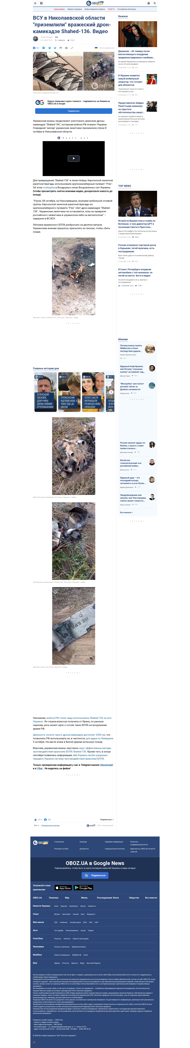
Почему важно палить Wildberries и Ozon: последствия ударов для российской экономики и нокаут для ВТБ (131, 348)
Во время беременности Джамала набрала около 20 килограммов (136, 63)
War (56, 37)
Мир (67, 898)
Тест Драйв (58, 930)
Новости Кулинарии (81, 939)
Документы (84, 849)
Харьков (63, 906)
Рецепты (57, 939)
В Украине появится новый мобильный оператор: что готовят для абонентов (130, 80)
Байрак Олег (124, 393)
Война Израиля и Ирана (95, 9)
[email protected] (63, 1029)
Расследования (104, 898)
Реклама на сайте (61, 849)
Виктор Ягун (124, 470)
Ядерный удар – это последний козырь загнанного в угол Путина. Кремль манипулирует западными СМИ (133, 481)
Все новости (151, 898)
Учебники (63, 922)
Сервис (91, 930)
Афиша (57, 963)
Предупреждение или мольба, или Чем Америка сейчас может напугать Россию (133, 498)
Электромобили (72, 930)
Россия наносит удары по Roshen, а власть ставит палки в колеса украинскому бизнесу (132, 446)
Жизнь (84, 898)
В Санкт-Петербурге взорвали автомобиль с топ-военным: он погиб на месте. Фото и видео (135, 272)
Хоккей (76, 914)
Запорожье (73, 906)
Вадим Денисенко (126, 487)
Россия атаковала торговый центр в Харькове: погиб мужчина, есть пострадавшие (137, 248)
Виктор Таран (125, 376)
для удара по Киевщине (99, 738)
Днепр (83, 906)
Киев (56, 906)
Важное (123, 16)
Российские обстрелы (126, 9)
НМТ (96, 922)
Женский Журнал (94, 963)
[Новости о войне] (91, 826)
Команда (83, 842)
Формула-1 (91, 914)
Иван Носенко (125, 505)
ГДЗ (55, 922)
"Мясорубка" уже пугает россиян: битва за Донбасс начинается (132, 386)
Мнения (123, 339)
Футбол (57, 914)
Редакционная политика (50, 825)
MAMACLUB (76, 955)
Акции (83, 930)
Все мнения (125, 512)
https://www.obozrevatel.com (118, 975)
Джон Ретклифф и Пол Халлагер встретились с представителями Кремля (137, 232)
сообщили (49, 187)
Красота (74, 963)
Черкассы (92, 906)
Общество (134, 898)
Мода (82, 963)
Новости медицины (62, 955)
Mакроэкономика (79, 947)
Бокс (83, 914)
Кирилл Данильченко (128, 355)
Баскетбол (66, 914)
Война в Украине (75, 9)
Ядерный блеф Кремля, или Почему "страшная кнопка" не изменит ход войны (131, 369)
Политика (53, 898)
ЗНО (90, 922)
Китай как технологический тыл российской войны (130, 463)
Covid (85, 955)
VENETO (111, 9)
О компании (59, 842)
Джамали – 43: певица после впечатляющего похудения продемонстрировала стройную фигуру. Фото (135, 54)
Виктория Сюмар (126, 452)
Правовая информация (114, 842)
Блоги (116, 898)
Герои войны (59, 9)
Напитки (67, 939)
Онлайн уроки (75, 922)
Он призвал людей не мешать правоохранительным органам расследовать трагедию (131, 118)
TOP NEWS (124, 185)
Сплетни (65, 963)
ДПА (85, 922)
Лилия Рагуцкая (47, 37)
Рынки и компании (62, 947)
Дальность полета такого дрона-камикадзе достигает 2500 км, (69, 734)
